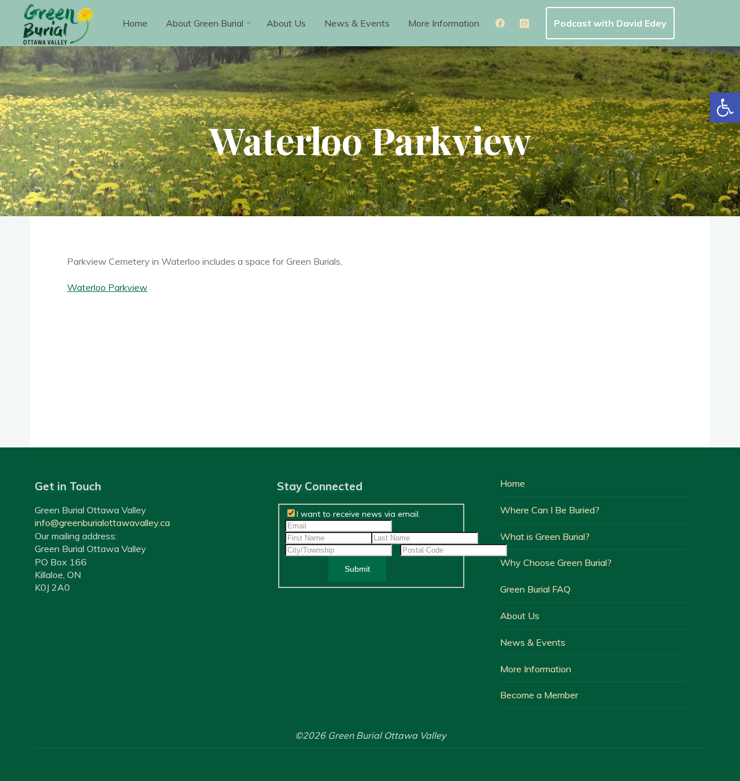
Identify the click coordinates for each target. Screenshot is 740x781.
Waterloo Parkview (107, 287)
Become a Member (539, 695)
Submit (357, 568)
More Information (535, 669)
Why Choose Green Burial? (556, 562)
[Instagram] (524, 12)
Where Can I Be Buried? (550, 510)
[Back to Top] (695, 736)
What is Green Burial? (545, 536)
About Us (519, 615)
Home (512, 483)
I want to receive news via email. (358, 514)
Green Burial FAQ (535, 589)
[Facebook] (501, 12)
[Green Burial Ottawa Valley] (59, 23)
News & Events (532, 642)
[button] (725, 107)
